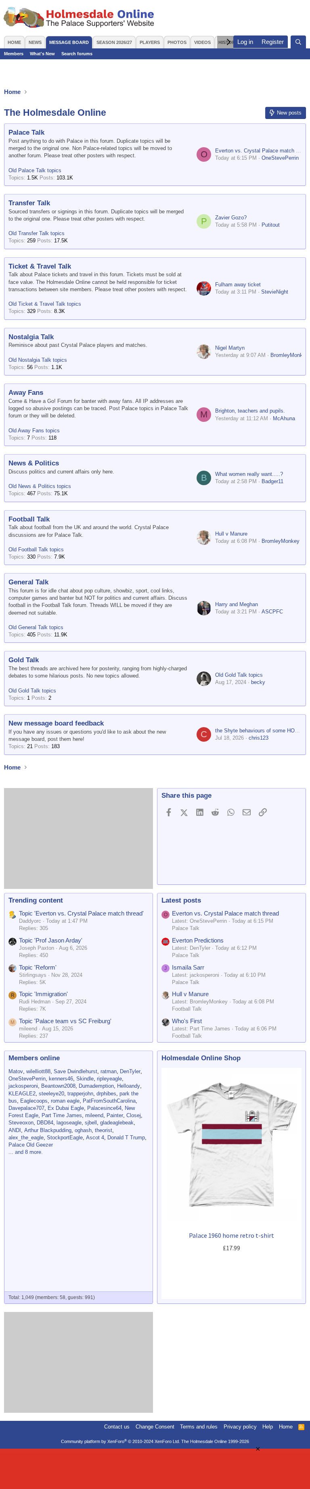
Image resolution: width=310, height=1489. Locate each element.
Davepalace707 (26, 1108)
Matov (15, 1071)
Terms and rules (199, 1427)
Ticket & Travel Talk (39, 266)
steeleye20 (51, 1094)
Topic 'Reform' (38, 967)
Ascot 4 (95, 1137)
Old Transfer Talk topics (36, 233)
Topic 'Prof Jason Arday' (50, 940)
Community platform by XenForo (120, 1441)
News (35, 42)
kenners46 (61, 1079)
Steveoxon (21, 1123)
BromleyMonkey (289, 355)
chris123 (258, 738)
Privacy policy (240, 1427)
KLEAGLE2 (22, 1094)
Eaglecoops (34, 1101)
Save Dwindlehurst (75, 1071)
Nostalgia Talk (31, 337)
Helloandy (128, 1086)
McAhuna (284, 418)
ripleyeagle (109, 1079)
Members (13, 53)
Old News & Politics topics (39, 486)
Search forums (76, 53)
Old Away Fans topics (34, 431)
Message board (69, 42)
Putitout (271, 225)
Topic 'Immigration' (43, 994)
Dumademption (96, 1086)
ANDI (14, 1130)
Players (150, 42)
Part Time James (62, 1115)
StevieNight (274, 292)
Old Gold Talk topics (32, 691)
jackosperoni (23, 1086)
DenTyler (130, 1071)
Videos (202, 42)
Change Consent (155, 1427)
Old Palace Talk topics (34, 170)
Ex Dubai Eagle (66, 1108)
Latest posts (181, 900)
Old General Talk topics (35, 627)
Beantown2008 (58, 1086)
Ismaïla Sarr (188, 967)
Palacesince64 (104, 1108)
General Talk (28, 582)
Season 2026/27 (114, 42)
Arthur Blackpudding (47, 1130)
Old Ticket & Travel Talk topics (44, 304)
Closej (133, 1115)
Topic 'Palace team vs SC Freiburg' (65, 1021)
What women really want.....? (249, 474)
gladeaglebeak (117, 1123)
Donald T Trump (126, 1137)
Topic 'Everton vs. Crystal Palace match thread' (81, 913)
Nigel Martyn (230, 348)
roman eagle (65, 1101)
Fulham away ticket (238, 285)
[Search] (298, 41)
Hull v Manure (231, 534)
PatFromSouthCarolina (109, 1101)
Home (14, 42)
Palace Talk (26, 132)
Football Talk (29, 519)
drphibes (106, 1094)
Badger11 (272, 481)
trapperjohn (80, 1094)
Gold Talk (23, 660)
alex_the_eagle (26, 1137)
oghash (83, 1130)
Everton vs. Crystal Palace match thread (225, 913)
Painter (115, 1115)
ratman (109, 1071)
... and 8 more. (25, 1152)
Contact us (117, 1427)
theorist (103, 1130)
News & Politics (33, 463)
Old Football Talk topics (36, 549)
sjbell (91, 1123)
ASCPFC (272, 612)
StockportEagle (65, 1137)
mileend (94, 1115)
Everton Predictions (198, 940)
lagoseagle (69, 1123)
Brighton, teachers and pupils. (250, 411)
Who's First (187, 1021)
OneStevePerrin (280, 158)
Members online (34, 1058)
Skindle (85, 1079)
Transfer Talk (29, 203)
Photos (177, 42)
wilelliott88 (38, 1071)
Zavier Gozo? (231, 218)
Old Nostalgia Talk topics (37, 360)
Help (267, 1427)
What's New (42, 53)
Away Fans (25, 392)
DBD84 (45, 1123)
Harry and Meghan (236, 604)
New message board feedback (56, 723)
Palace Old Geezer (30, 1145)
